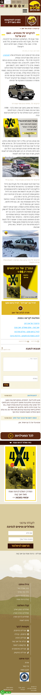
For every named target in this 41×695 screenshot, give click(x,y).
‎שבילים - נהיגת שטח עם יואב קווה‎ (28, 554)
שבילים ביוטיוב (21, 638)
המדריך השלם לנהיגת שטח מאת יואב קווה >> (20, 494)
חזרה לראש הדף (5, 349)
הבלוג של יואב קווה (19, 641)
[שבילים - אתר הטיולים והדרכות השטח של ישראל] (34, 6)
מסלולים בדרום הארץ (21, 617)
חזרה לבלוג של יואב (20, 313)
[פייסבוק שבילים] (11, 6)
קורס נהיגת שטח (23, 599)
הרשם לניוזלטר (20, 546)
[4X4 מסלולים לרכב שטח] (20, 468)
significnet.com (8, 689)
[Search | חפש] (2, 2)
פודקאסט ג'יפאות (19, 645)
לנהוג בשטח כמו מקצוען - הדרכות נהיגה (24, 336)
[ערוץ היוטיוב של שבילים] (19, 6)
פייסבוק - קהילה (20, 634)
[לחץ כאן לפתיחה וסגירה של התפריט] (25, 11)
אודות (27, 663)
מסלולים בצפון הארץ (21, 609)
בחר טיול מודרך (23, 592)
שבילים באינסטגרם (19, 649)
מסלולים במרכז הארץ (21, 613)
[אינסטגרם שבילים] (15, 6)
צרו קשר (26, 666)
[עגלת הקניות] (23, 6)
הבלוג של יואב (26, 29)
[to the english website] (2, 6)
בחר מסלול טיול (23, 588)
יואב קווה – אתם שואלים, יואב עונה (26, 327)
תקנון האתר (24, 670)
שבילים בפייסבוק (20, 630)
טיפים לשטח (24, 620)
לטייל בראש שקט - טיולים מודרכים (26, 332)
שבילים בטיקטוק (20, 652)
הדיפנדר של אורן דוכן (31, 323)
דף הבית (36, 29)
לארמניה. (6, 55)
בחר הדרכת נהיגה (22, 596)
